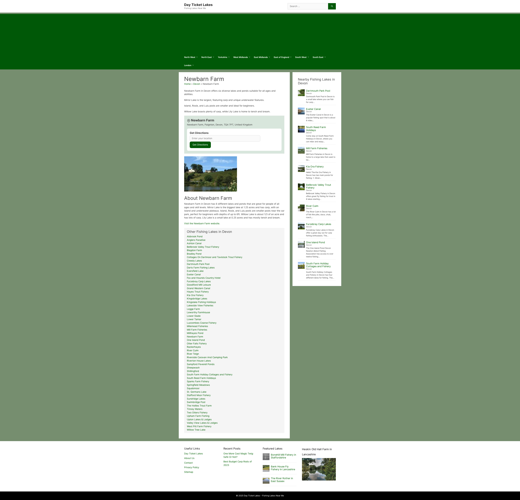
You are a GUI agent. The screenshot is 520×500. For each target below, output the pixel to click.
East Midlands (261, 57)
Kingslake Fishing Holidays (201, 302)
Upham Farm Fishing (198, 416)
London (187, 65)
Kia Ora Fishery (195, 295)
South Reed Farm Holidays (201, 378)
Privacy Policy (191, 467)
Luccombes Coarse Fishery (201, 322)
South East (318, 57)
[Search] (332, 6)
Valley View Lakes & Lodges (202, 422)
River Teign (193, 353)
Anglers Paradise (196, 240)
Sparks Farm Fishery (198, 381)
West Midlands (240, 57)
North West (189, 57)
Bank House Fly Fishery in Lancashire (283, 468)
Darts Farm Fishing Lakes (201, 267)
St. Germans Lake (196, 391)
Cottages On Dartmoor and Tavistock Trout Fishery (214, 257)
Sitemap (188, 472)
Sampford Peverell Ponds (200, 364)
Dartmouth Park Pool (198, 264)
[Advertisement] (260, 33)
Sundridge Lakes (196, 398)
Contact (188, 462)
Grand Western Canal (198, 288)
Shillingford (193, 371)
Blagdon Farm (194, 250)
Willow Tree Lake (196, 429)
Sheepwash (193, 367)
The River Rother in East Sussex (282, 480)
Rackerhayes (194, 347)
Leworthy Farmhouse (198, 312)
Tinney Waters (194, 409)
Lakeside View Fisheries (200, 305)
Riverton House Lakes (199, 360)
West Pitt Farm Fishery (199, 426)
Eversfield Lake (195, 271)
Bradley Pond (194, 253)
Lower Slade (194, 316)
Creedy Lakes (194, 260)
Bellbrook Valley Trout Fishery (203, 247)
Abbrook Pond (195, 236)
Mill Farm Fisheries (197, 329)
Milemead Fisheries (197, 326)
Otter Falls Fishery (197, 343)
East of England (281, 57)
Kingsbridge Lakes (197, 298)
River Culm (193, 350)
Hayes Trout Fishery (198, 291)
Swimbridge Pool (196, 402)
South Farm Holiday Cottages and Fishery (209, 374)
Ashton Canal (194, 243)
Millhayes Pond (195, 333)
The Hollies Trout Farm (199, 405)
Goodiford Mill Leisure (199, 284)
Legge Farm (193, 309)
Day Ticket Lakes (198, 5)
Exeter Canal (194, 274)
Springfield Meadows (198, 385)
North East (206, 57)
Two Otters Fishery (197, 412)
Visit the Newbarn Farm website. (202, 223)
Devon (196, 84)
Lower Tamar (194, 319)
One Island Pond (196, 340)
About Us (189, 458)
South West (301, 57)
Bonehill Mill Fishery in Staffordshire (283, 456)
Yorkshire (222, 57)
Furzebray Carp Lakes (199, 281)
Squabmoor (193, 388)
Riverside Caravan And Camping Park (207, 357)
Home (187, 84)
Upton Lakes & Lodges (199, 419)
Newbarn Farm (195, 336)
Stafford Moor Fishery (199, 395)
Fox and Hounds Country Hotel (203, 278)
